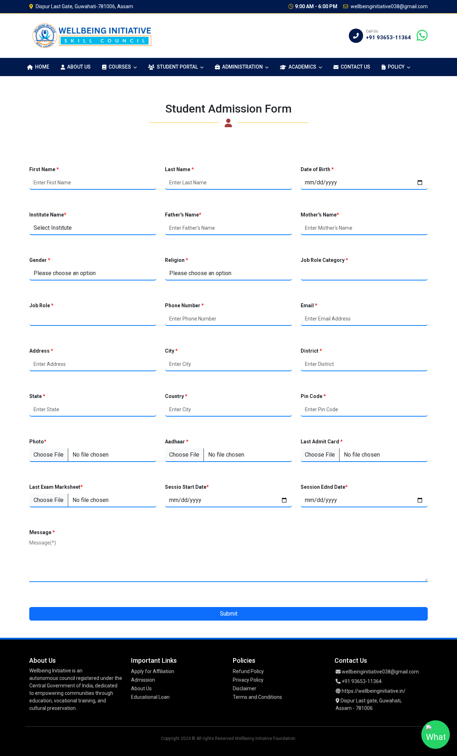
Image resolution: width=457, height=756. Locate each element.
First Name (44, 169)
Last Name (179, 169)
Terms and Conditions (257, 697)
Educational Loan (150, 697)
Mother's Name (320, 215)
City (171, 351)
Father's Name (183, 215)
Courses (120, 67)
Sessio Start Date (187, 487)
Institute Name (47, 215)
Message (42, 532)
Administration (242, 67)
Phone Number (184, 305)
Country (176, 396)
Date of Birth (317, 169)
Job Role (41, 305)
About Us (79, 67)
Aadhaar (177, 441)
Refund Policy (248, 671)
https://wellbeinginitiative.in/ (374, 691)
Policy (396, 67)
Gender (39, 260)
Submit (228, 613)
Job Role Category (324, 260)
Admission (143, 680)
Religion (176, 260)
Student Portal (177, 67)
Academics (302, 67)
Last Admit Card (322, 441)
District (311, 351)
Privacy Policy (248, 680)
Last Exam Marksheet (56, 487)
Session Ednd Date (324, 487)
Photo (37, 441)
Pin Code (313, 396)
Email (309, 305)
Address (41, 351)
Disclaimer (244, 688)
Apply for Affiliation (152, 671)
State (37, 396)
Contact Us (355, 67)
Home (42, 67)
